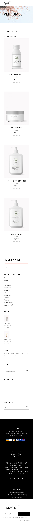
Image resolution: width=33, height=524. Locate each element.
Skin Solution (7, 358)
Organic (6, 297)
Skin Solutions (8, 302)
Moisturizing (8, 295)
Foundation (7, 288)
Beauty (12, 353)
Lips (5, 292)
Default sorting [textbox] (10, 36)
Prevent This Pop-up (24, 520)
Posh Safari (16, 128)
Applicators (7, 278)
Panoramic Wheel (16, 75)
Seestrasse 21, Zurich (19, 431)
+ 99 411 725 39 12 (19, 435)
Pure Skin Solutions (16, 497)
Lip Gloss (6, 290)
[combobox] (14, 36)
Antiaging (6, 353)
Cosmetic (6, 283)
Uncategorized (8, 305)
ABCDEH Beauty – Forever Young (16, 495)
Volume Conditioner (16, 181)
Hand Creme (7, 339)
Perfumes (16, 77)
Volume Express (16, 234)
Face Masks (7, 285)
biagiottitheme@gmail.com (19, 433)
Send (24, 513)
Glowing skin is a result (17, 492)
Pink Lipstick (8, 323)
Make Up (14, 356)
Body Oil (6, 280)
